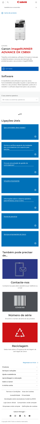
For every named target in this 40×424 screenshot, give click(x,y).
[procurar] (7, 2)
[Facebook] (10, 416)
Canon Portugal (19, 412)
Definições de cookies (29, 406)
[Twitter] (25, 416)
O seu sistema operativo (9, 96)
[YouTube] (29, 416)
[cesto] (3, 2)
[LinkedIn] (20, 416)
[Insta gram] (15, 416)
